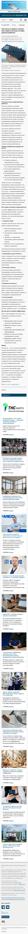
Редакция (3, 931)
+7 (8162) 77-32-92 (17, 882)
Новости (3, 20)
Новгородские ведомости (19, 890)
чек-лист (7, 384)
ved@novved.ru (22, 884)
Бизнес (14, 25)
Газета (11, 20)
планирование (15, 384)
